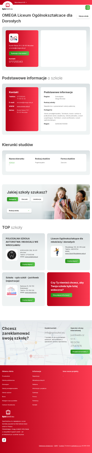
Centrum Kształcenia (8, 405)
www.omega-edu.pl (23, 106)
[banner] (7, 5)
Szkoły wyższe (6, 392)
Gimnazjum (5, 384)
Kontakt (34, 405)
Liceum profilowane (68, 118)
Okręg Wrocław (60, 99)
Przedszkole (6, 376)
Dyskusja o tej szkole (18, 53)
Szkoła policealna (71, 116)
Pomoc (34, 396)
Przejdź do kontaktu (80, 352)
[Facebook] (4, 440)
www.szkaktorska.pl (31, 257)
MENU (87, 7)
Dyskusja (35, 392)
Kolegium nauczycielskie (9, 401)
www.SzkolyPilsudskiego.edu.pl (75, 253)
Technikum (57, 118)
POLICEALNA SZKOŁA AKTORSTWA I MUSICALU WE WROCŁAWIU (22, 242)
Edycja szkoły (83, 16)
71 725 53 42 (21, 99)
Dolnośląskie (59, 96)
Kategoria (12, 199)
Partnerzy (35, 401)
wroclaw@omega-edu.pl (17, 48)
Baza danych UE (20, 2)
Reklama (35, 384)
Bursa (4, 396)
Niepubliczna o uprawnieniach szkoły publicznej (59, 106)
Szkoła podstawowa (8, 380)
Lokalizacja (37, 199)
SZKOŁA (12, 162)
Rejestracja (35, 376)
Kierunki (24, 199)
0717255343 (16, 61)
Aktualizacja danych (38, 380)
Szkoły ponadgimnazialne (52, 113)
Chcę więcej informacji (61, 295)
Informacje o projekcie (39, 388)
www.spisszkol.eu (31, 292)
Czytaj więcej (27, 264)
